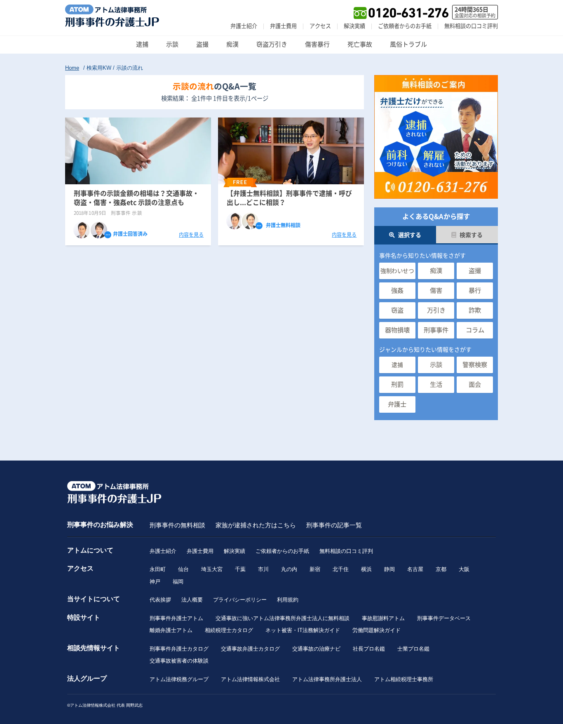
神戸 (155, 581)
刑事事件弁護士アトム (176, 618)
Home (72, 68)
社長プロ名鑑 (369, 649)
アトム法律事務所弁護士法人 (327, 679)
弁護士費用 (283, 26)
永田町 (158, 569)
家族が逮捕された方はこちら (256, 525)
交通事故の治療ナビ (316, 649)
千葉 (240, 569)
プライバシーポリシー (240, 600)
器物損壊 (397, 330)
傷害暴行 (317, 44)
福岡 (178, 581)
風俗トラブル (408, 44)
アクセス (320, 26)
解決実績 (354, 26)
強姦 (397, 290)
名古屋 (415, 569)
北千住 (341, 569)
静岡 (389, 569)
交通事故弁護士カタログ (250, 649)
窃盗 (397, 310)
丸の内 (289, 569)
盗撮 (202, 44)
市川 (263, 569)
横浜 (366, 569)
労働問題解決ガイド (376, 630)
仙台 (183, 569)
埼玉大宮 (212, 569)
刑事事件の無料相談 (177, 525)
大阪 (464, 569)
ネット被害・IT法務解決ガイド (302, 630)
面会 (475, 384)
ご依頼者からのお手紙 (405, 26)
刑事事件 (436, 330)
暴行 (475, 290)
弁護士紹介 (243, 26)
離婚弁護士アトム (171, 630)
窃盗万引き (271, 44)
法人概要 (192, 600)
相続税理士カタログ (229, 630)
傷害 (436, 290)
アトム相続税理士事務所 (403, 679)
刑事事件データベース (444, 618)
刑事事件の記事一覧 (334, 525)
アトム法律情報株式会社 (250, 679)
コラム (475, 330)
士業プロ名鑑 (413, 649)
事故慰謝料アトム (383, 618)
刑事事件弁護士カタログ (179, 649)
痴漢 (232, 44)
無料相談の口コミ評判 (471, 26)
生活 (436, 384)
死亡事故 (359, 44)
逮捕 (142, 44)
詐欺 (475, 310)
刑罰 (397, 384)
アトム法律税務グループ (179, 679)
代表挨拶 (160, 600)
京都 (441, 569)
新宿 (315, 569)
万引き (436, 310)
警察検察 (474, 365)
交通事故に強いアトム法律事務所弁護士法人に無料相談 (283, 618)
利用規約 (287, 600)
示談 (172, 44)
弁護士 (397, 404)
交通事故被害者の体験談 (179, 661)
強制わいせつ (397, 271)
